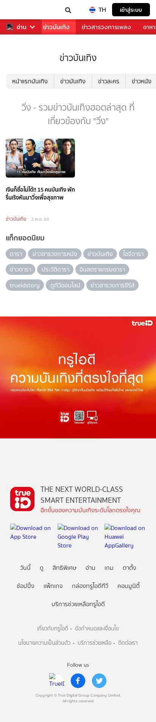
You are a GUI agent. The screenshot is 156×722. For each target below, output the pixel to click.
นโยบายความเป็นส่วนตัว (44, 643)
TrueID (21, 9)
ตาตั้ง (129, 567)
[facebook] (78, 680)
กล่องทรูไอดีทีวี (90, 586)
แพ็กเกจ (53, 586)
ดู (42, 567)
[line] (56, 680)
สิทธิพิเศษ (64, 567)
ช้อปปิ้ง (25, 586)
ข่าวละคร (108, 81)
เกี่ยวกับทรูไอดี (52, 629)
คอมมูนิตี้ (128, 586)
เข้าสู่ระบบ (131, 9)
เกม (109, 567)
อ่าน (22, 27)
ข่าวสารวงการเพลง (106, 27)
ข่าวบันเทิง (56, 27)
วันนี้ (25, 567)
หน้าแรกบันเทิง (30, 81)
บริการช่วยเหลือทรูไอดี (78, 604)
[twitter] (99, 680)
